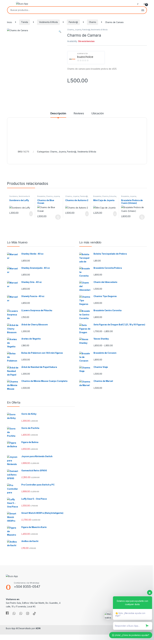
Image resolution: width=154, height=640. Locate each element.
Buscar (143, 10)
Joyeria (78, 29)
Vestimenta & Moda (48, 22)
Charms (92, 22)
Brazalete (41, 196)
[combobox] (73, 10)
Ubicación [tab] (97, 113)
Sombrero (13, 196)
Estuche (112, 196)
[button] (60, 31)
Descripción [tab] (58, 113)
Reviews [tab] (79, 113)
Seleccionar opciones (55, 217)
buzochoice (85, 57)
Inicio (9, 22)
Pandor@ (73, 22)
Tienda (24, 22)
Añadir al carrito (30, 213)
